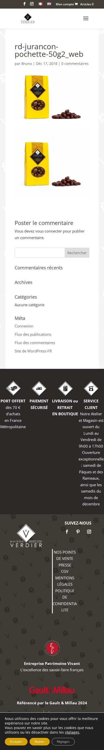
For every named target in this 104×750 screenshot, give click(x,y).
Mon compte (65, 4)
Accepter (16, 741)
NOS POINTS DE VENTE (65, 555)
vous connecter (48, 231)
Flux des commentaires (35, 342)
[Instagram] (89, 532)
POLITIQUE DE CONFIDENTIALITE (65, 600)
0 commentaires (75, 63)
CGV (64, 571)
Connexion (24, 325)
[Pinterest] (78, 532)
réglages (72, 732)
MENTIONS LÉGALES (64, 581)
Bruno (26, 63)
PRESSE (65, 564)
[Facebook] (67, 532)
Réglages (63, 741)
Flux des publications (33, 334)
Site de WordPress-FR (33, 350)
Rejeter (40, 741)
